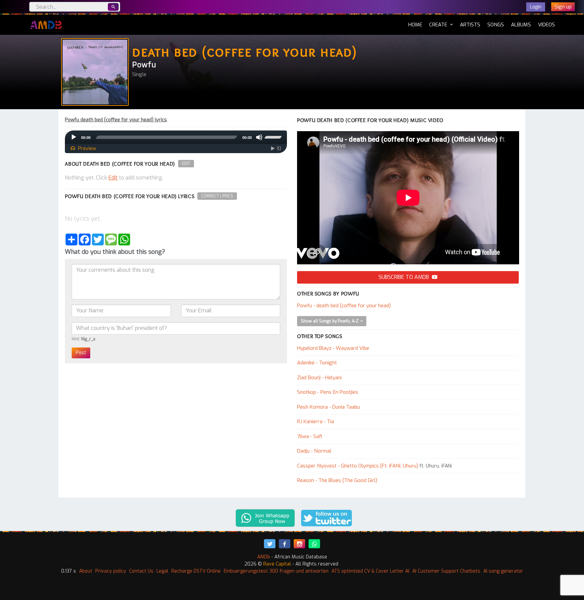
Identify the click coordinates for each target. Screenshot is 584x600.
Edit (186, 163)
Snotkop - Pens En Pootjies (327, 392)
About (85, 571)
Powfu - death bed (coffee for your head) (344, 305)
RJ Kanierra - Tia (315, 421)
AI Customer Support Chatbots (446, 571)
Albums (521, 24)
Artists (470, 24)
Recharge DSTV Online (196, 571)
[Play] (73, 137)
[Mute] (259, 137)
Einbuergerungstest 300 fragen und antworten (276, 571)
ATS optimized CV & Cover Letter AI (370, 571)
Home (415, 24)
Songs (495, 24)
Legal (162, 571)
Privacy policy (110, 571)
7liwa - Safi (309, 436)
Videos (546, 24)
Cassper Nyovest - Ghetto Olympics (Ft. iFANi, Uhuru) (357, 465)
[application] (176, 137)
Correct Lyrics (217, 196)
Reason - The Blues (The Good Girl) (337, 480)
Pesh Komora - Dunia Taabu (328, 407)
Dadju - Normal (314, 451)
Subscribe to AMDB (404, 277)
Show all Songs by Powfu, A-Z (330, 321)
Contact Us (141, 571)
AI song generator (503, 571)
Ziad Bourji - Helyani (319, 377)
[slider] (274, 136)
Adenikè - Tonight (317, 362)
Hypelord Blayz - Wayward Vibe (333, 348)
